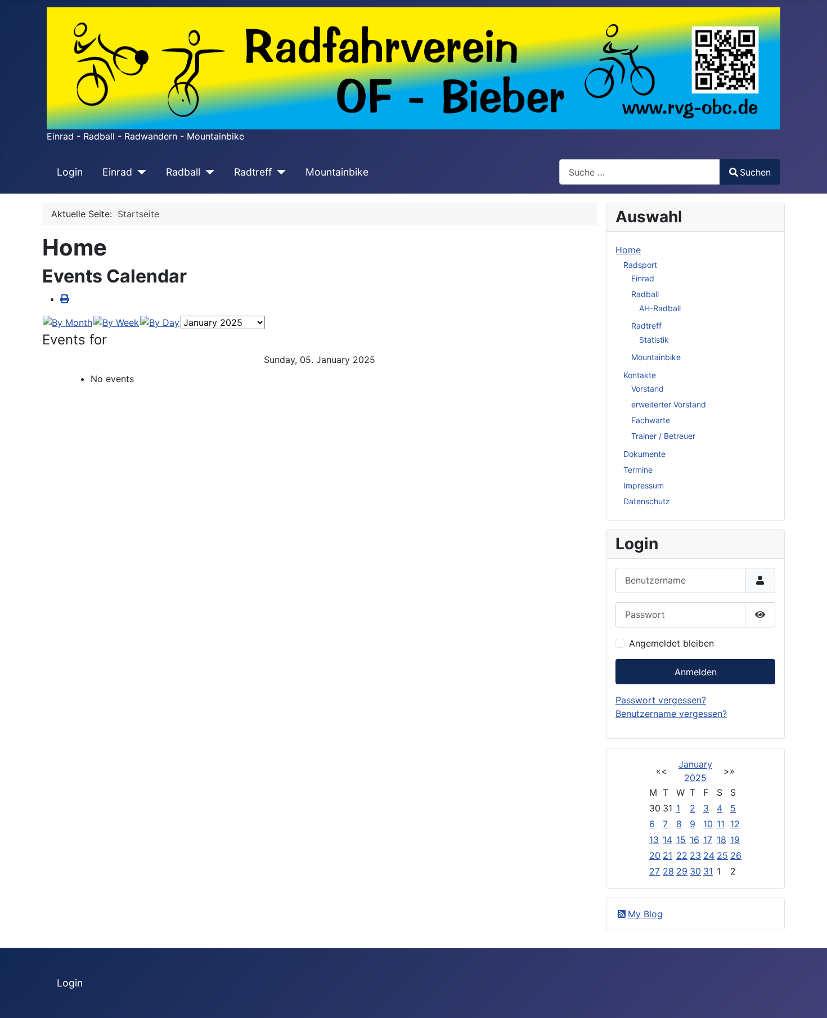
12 (735, 823)
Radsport (640, 265)
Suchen (755, 172)
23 (695, 855)
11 (721, 823)
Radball (183, 172)
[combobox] (639, 172)
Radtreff (253, 172)
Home (628, 249)
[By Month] (67, 322)
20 (654, 855)
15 (681, 839)
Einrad (117, 172)
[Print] (64, 298)
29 (681, 871)
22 (681, 855)
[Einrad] (139, 172)
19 (735, 839)
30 (695, 871)
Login (70, 172)
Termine (638, 469)
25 (722, 855)
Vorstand (647, 388)
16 (694, 839)
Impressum (643, 485)
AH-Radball (660, 308)
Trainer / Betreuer (663, 436)
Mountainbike (336, 172)
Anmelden (696, 672)
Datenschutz (646, 501)
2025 (695, 777)
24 (708, 855)
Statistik (654, 339)
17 (707, 839)
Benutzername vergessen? (671, 713)
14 (667, 839)
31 (708, 871)
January (695, 764)
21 (667, 855)
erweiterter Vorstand (668, 404)
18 (721, 839)
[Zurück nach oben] (807, 997)
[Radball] (207, 172)
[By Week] (116, 322)
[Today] (159, 322)
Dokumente (644, 454)
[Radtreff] (279, 172)
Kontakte (639, 375)
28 (668, 871)
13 (654, 839)
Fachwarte (650, 420)
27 (654, 871)
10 (708, 823)
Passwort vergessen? (660, 700)
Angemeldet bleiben (671, 643)
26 (735, 855)
